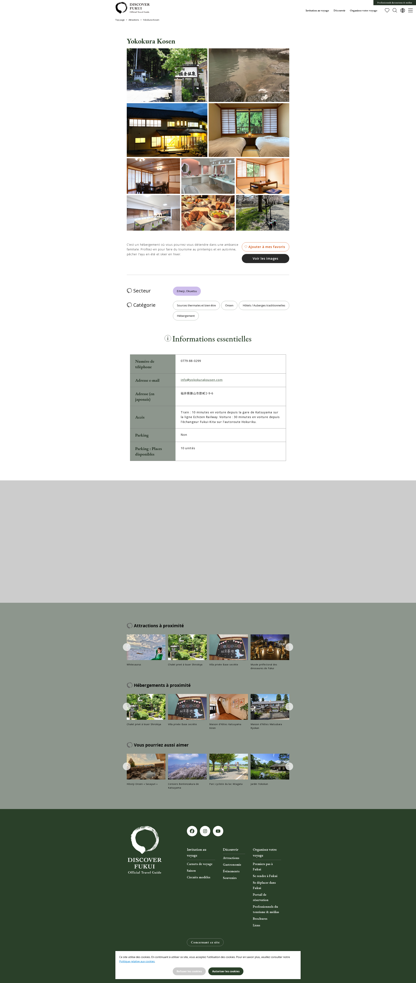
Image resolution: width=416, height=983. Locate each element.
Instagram (205, 831)
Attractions (134, 19)
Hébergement (186, 316)
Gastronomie (232, 864)
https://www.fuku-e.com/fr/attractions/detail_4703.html (146, 770)
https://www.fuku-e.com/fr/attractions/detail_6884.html (228, 712)
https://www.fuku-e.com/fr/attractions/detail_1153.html (270, 770)
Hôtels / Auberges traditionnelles (264, 305)
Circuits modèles (198, 877)
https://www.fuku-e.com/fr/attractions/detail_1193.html (270, 652)
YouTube (218, 831)
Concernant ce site (205, 942)
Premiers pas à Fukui (263, 866)
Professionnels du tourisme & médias (394, 2)
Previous (127, 647)
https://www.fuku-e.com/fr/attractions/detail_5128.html (146, 650)
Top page (120, 19)
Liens (256, 925)
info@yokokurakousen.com (202, 380)
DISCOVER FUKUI (132, 8)
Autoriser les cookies (226, 971)
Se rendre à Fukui (265, 876)
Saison (191, 870)
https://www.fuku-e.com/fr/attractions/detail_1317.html (228, 770)
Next (289, 647)
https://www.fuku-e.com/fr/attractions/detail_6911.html (228, 650)
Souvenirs (230, 878)
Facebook (192, 831)
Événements (231, 871)
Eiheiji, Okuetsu (187, 291)
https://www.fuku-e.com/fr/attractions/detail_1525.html (187, 772)
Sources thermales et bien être (196, 305)
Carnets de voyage (199, 864)
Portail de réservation (260, 897)
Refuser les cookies (189, 971)
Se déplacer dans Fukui (264, 885)
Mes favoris (387, 10)
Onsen (229, 305)
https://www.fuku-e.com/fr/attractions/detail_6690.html (187, 650)
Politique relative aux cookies (137, 961)
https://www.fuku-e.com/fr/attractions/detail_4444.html (270, 712)
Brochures (260, 918)
